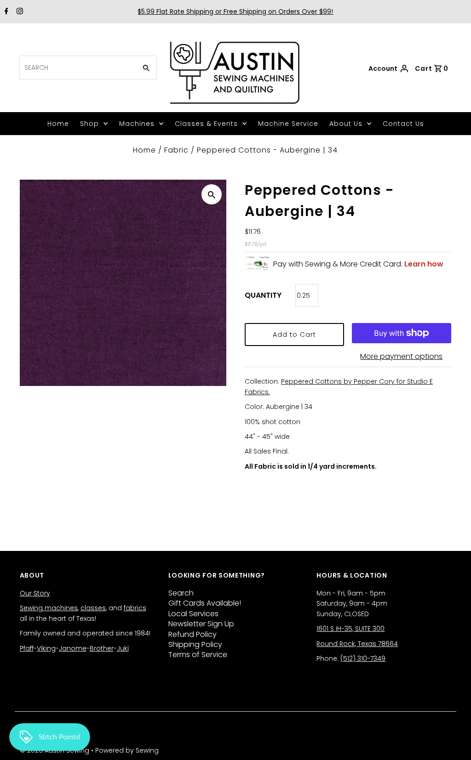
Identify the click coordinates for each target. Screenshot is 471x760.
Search (181, 593)
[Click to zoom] (211, 194)
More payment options (401, 356)
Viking (46, 648)
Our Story (35, 593)
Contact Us (403, 123)
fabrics (135, 608)
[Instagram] (18, 12)
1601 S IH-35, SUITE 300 (350, 628)
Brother (102, 648)
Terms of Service (197, 654)
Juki (123, 648)
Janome (72, 648)
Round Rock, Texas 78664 (357, 643)
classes (93, 608)
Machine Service (288, 123)
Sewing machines (49, 608)
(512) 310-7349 (362, 658)
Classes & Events (206, 123)
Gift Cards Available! (204, 603)
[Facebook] (5, 12)
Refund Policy (192, 634)
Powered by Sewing (127, 750)
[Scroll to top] (452, 741)
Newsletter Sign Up (201, 623)
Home (58, 123)
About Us (345, 123)
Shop (89, 123)
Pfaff (27, 648)
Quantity (263, 295)
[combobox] (77, 67)
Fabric (176, 150)
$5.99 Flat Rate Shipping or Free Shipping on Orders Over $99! (235, 11)
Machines (137, 123)
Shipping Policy (195, 644)
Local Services (193, 613)
